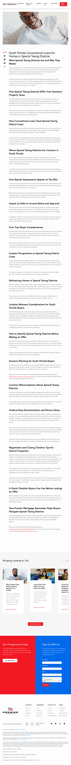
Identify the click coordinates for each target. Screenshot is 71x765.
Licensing (61, 710)
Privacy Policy (27, 724)
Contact (50, 708)
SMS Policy (32, 724)
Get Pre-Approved (52, 715)
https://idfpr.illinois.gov (22, 739)
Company (39, 3)
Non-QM (39, 710)
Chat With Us (51, 713)
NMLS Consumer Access (40, 724)
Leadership (28, 713)
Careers (27, 710)
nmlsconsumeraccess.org (21, 729)
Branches (50, 710)
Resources (54, 3)
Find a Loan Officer (29, 4)
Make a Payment (63, 715)
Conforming (39, 713)
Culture (27, 715)
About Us (46, 4)
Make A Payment (63, 4)
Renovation (39, 715)
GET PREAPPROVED (10, 660)
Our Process (28, 708)
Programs (21, 3)
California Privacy (63, 713)
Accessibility (62, 708)
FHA (38, 708)
